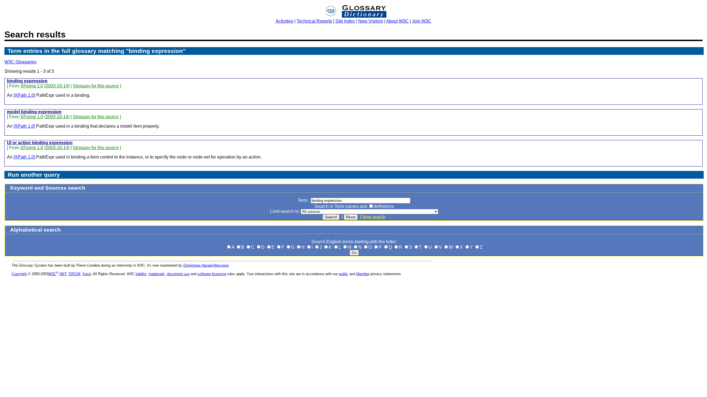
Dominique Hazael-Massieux (206, 265)
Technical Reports (314, 21)
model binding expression (34, 111)
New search (374, 216)
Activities (284, 21)
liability (141, 274)
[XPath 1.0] (24, 95)
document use (178, 274)
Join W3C (421, 21)
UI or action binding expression (40, 142)
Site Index (345, 21)
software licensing (211, 274)
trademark (157, 274)
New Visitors (370, 21)
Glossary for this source (96, 86)
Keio (86, 274)
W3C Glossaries (20, 62)
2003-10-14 (57, 86)
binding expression (27, 81)
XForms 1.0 (31, 86)
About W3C (397, 21)
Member (362, 274)
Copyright (19, 274)
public (343, 274)
